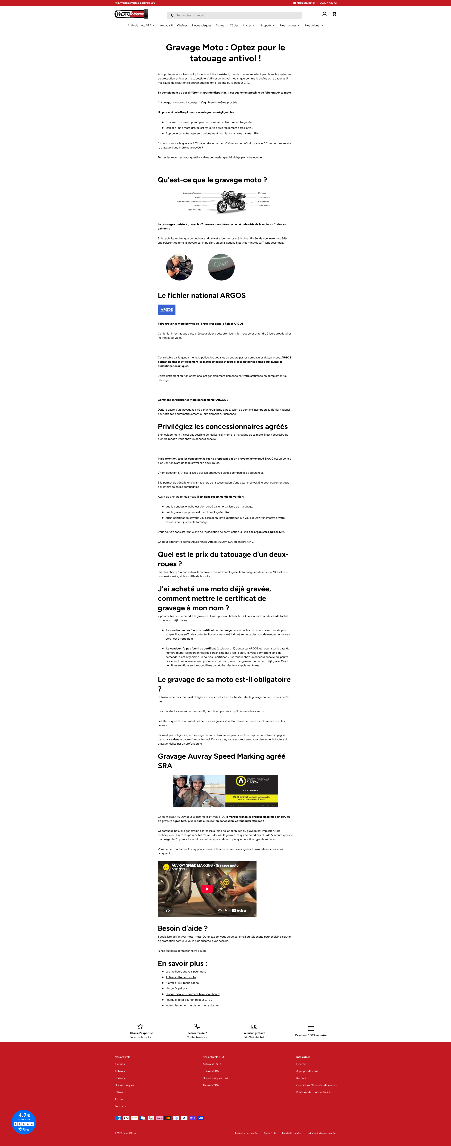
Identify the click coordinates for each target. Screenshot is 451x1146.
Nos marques (288, 25)
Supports (265, 25)
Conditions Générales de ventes (316, 1085)
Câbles (234, 25)
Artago (212, 541)
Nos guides (312, 25)
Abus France (199, 541)
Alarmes (220, 25)
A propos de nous (307, 1071)
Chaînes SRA (210, 1071)
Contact (301, 1064)
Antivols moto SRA (140, 25)
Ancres (247, 25)
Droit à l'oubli (270, 1133)
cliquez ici (165, 853)
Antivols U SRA (211, 1064)
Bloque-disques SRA (215, 1078)
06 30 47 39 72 (328, 2)
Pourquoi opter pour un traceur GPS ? (189, 999)
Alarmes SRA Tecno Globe (182, 982)
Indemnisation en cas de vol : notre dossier (192, 1005)
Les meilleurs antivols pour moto (186, 971)
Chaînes (182, 25)
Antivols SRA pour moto (181, 977)
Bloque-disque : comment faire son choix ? (193, 994)
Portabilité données (291, 1133)
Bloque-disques (201, 25)
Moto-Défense (129, 1133)
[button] (334, 14)
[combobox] (234, 15)
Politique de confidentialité (313, 1092)
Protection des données (246, 1133)
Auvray (222, 541)
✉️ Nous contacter (304, 2)
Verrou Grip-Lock (176, 988)
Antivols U (166, 25)
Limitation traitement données (321, 1133)
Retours (301, 1078)
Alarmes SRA (210, 1085)
